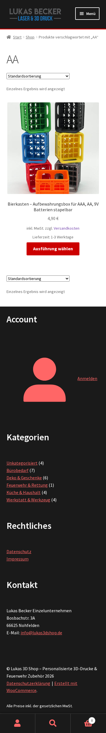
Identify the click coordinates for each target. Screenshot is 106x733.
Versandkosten (66, 228)
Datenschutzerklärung (28, 683)
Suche (53, 723)
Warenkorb (82, 718)
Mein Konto (17, 723)
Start (17, 37)
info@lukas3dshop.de (41, 632)
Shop (30, 37)
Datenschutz (19, 551)
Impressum (18, 559)
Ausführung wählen (53, 248)
